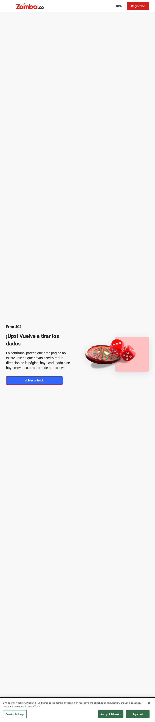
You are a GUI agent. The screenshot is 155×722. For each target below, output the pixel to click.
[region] (77, 709)
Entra (118, 6)
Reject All (138, 714)
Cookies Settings (14, 714)
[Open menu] (10, 6)
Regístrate (138, 6)
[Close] (149, 703)
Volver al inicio (34, 380)
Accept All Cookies (110, 714)
